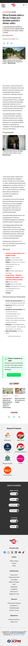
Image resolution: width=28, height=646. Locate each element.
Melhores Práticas (14, 582)
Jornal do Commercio (14, 619)
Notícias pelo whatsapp (14, 603)
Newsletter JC (14, 605)
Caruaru (14, 499)
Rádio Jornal (14, 622)
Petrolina (14, 511)
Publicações (14, 587)
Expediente (14, 589)
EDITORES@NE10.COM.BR (18, 635)
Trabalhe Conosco (14, 594)
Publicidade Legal (14, 608)
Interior (14, 526)
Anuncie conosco (14, 610)
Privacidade (14, 579)
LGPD (14, 584)
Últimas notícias (14, 561)
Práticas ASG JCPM (14, 577)
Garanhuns (14, 505)
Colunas (14, 563)
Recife (14, 494)
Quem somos (14, 575)
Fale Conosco (14, 591)
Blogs (14, 566)
